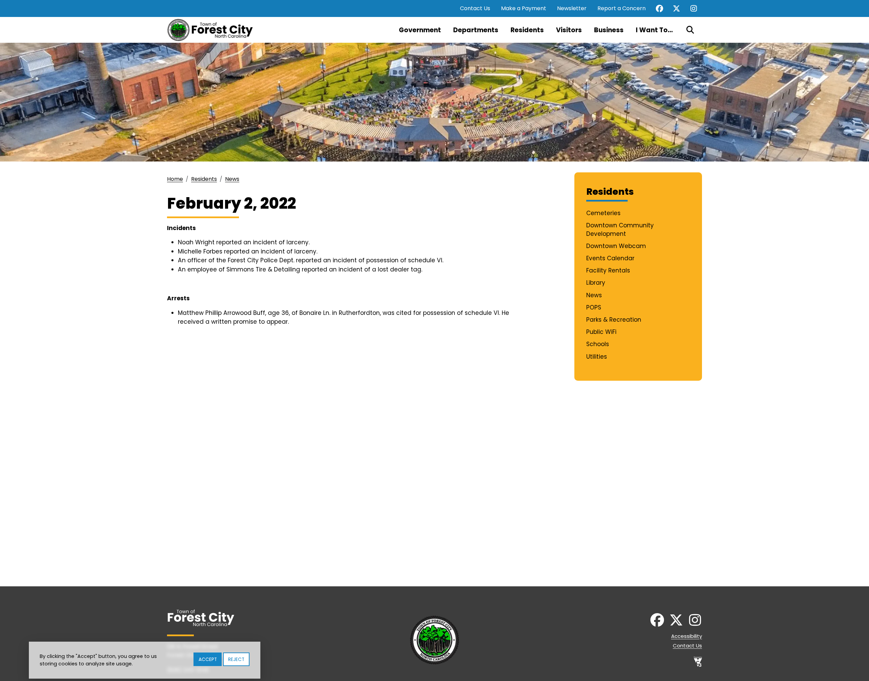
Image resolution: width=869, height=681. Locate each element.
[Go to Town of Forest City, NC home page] (213, 30)
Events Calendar (610, 258)
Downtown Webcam (616, 246)
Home (175, 179)
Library (595, 283)
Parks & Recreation (613, 320)
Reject (236, 659)
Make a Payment (523, 8)
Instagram (693, 8)
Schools (597, 344)
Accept (208, 659)
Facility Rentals (608, 270)
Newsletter (572, 8)
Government (420, 30)
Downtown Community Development (620, 229)
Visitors (569, 30)
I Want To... (654, 30)
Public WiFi (601, 332)
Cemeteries (603, 213)
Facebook (659, 8)
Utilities (596, 357)
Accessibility (686, 636)
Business (609, 30)
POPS (593, 307)
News (232, 179)
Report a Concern (621, 8)
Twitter (676, 8)
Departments (475, 30)
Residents (527, 30)
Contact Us (475, 8)
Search (690, 30)
